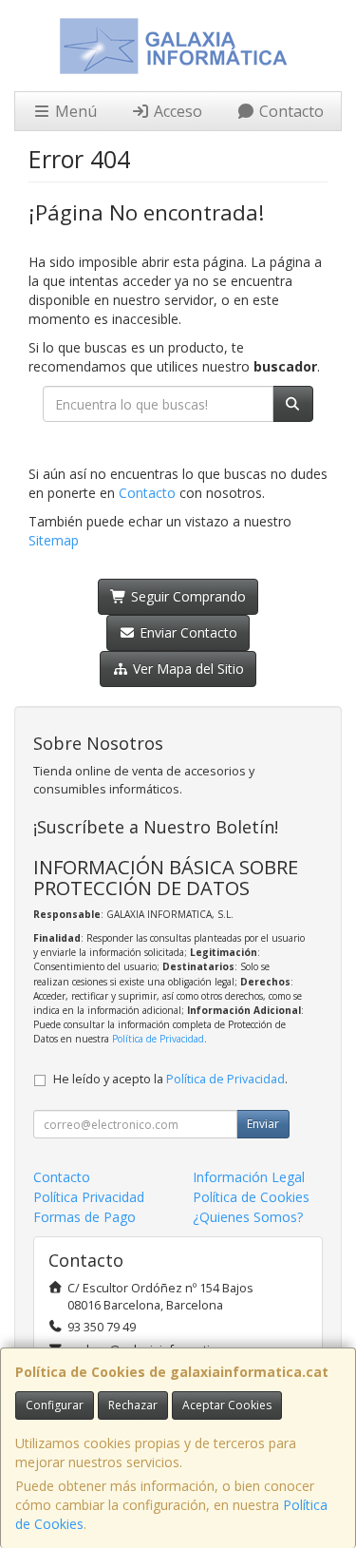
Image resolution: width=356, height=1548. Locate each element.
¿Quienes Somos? (248, 1217)
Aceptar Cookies (227, 1405)
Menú (74, 111)
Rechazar (133, 1405)
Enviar (263, 1124)
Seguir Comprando (186, 596)
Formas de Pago (84, 1217)
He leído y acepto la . (170, 1079)
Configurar (55, 1405)
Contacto (289, 111)
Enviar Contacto (186, 632)
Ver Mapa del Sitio (186, 668)
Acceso (176, 111)
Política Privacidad (88, 1197)
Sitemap (53, 540)
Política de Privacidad (158, 1038)
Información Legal (249, 1177)
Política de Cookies (251, 1197)
